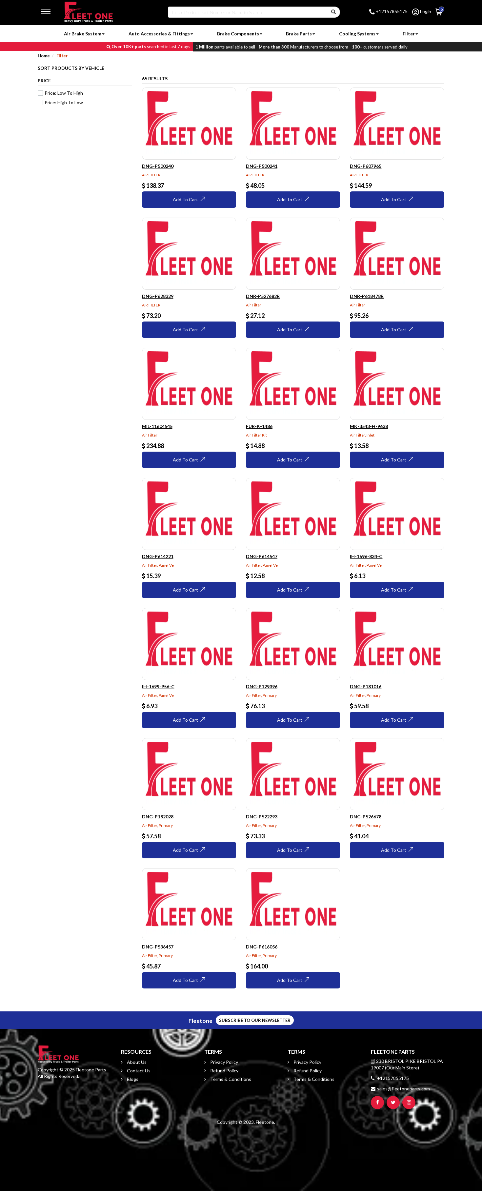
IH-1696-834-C (366, 556)
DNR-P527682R (263, 296)
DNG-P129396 (261, 686)
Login (425, 11)
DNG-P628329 (157, 296)
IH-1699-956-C (158, 686)
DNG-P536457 (157, 946)
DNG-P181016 (365, 686)
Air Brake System (82, 33)
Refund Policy (223, 1070)
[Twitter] (393, 1102)
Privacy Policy (223, 1062)
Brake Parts (299, 33)
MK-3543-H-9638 (369, 426)
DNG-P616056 (261, 946)
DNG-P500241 (261, 166)
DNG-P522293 (261, 816)
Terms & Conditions (230, 1079)
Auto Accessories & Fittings (159, 33)
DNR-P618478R (367, 296)
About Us (136, 1062)
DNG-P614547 (261, 556)
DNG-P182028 (157, 816)
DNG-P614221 (157, 556)
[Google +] (408, 1102)
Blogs (132, 1079)
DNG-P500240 (157, 166)
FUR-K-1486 (259, 426)
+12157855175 (391, 11)
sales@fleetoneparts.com (403, 1088)
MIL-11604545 (157, 426)
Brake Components (238, 33)
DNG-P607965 (365, 166)
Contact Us (138, 1070)
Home (44, 55)
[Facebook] (377, 1102)
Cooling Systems (357, 33)
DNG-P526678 (365, 816)
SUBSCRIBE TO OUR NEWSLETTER (255, 1020)
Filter (409, 33)
